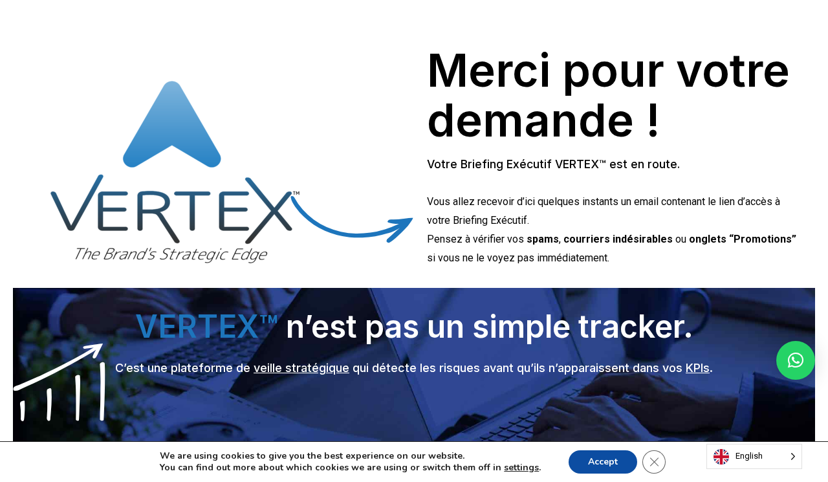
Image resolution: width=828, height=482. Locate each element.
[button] (795, 360)
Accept (603, 461)
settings (521, 468)
